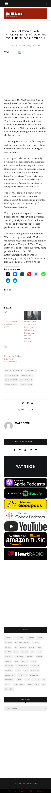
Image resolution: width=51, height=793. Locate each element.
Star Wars (34, 675)
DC (16, 647)
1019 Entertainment (13, 370)
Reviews (8, 670)
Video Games (19, 684)
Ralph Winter (11, 384)
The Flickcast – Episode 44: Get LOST (11, 324)
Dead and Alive (11, 375)
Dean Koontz (27, 375)
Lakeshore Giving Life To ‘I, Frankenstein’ (12, 359)
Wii (43, 684)
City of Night (30, 370)
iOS (32, 652)
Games (8, 652)
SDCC (26, 670)
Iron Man (19, 656)
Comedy (36, 642)
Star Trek (23, 675)
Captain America (22, 642)
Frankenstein (11, 380)
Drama (32, 647)
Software (35, 670)
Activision (19, 638)
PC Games (9, 666)
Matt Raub (27, 410)
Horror (24, 652)
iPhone (8, 656)
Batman (8, 642)
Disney (23, 647)
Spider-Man (10, 675)
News (33, 661)
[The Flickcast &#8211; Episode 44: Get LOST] (12, 315)
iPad (39, 652)
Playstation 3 (22, 666)
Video (7, 684)
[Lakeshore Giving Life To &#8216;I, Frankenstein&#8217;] (12, 350)
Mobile (39, 656)
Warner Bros (33, 684)
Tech (19, 679)
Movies (8, 661)
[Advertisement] (25, 593)
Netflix (25, 661)
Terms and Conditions (18, 791)
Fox (39, 647)
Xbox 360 (9, 689)
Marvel (29, 656)
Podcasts (35, 666)
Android (30, 638)
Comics (8, 647)
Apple (39, 638)
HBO (16, 652)
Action (8, 638)
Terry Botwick (26, 384)
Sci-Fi (18, 670)
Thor (27, 679)
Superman (9, 679)
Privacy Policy (36, 791)
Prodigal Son (26, 380)
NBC (16, 661)
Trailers (36, 679)
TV (44, 679)
